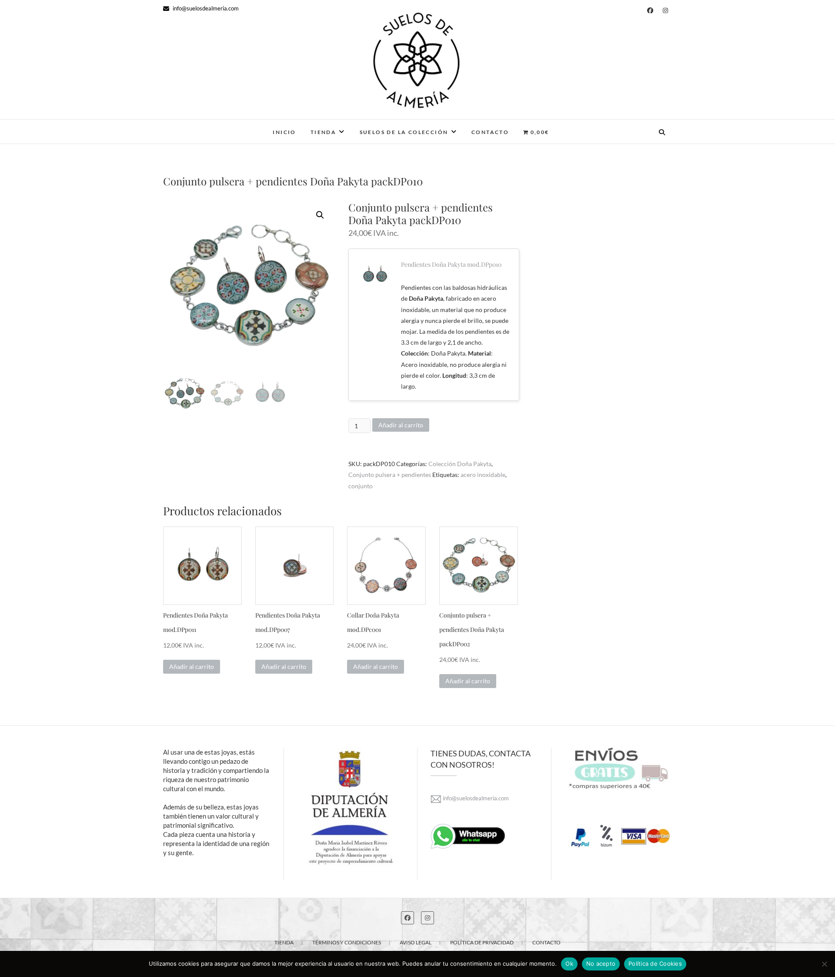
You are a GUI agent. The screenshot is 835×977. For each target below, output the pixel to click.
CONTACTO (490, 132)
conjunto (360, 486)
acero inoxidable (483, 474)
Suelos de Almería (205, 126)
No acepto (600, 963)
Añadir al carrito (400, 425)
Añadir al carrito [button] (191, 666)
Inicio (284, 132)
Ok (569, 963)
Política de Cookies (655, 963)
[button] (320, 215)
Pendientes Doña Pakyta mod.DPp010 (451, 264)
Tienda (323, 132)
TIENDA (284, 942)
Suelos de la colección (404, 132)
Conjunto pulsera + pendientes (389, 474)
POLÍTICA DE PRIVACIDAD (482, 942)
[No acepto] (824, 964)
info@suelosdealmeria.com (205, 8)
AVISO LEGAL (415, 942)
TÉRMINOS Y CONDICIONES (346, 942)
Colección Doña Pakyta (459, 463)
